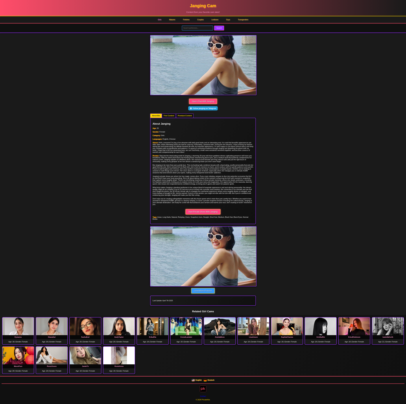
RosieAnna (119, 366)
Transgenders (243, 20)
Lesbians (214, 20)
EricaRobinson (354, 337)
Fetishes (186, 20)
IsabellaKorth (388, 337)
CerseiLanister (186, 337)
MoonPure (18, 366)
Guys (228, 20)
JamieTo (85, 366)
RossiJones (52, 366)
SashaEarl (85, 337)
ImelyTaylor (119, 337)
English (198, 380)
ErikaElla (152, 337)
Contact (203, 396)
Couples (200, 20)
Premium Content (185, 116)
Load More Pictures (203, 291)
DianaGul (51, 337)
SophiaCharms (287, 337)
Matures (172, 20)
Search (219, 28)
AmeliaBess (220, 337)
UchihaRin (320, 337)
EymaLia (18, 337)
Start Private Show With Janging (203, 212)
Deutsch (211, 380)
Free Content (169, 116)
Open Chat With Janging (203, 101)
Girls (159, 20)
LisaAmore (253, 337)
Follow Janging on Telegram (204, 108)
